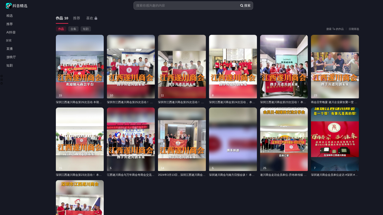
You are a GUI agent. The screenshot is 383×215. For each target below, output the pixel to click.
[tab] (62, 18)
